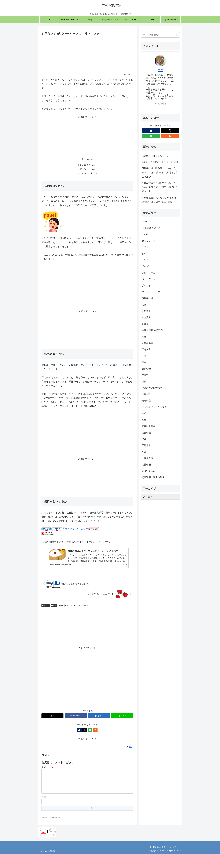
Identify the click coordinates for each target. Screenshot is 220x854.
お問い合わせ (156, 847)
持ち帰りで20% (87, 169)
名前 (43, 797)
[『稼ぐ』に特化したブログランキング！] (75, 529)
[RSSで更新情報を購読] (95, 730)
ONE (61, 605)
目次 (83, 159)
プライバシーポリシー (172, 847)
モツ (160, 70)
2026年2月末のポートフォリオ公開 (160, 162)
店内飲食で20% (87, 165)
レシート (79, 605)
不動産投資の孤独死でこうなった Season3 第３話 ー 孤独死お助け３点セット (160, 187)
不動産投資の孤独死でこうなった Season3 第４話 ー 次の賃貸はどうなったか (160, 172)
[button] (177, 35)
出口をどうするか (88, 173)
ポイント (47, 605)
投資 (54, 605)
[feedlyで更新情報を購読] (90, 730)
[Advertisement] (87, 53)
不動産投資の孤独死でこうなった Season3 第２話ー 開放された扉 (159, 199)
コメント (47, 767)
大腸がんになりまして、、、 (156, 155)
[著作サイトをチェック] (79, 730)
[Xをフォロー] (84, 730)
